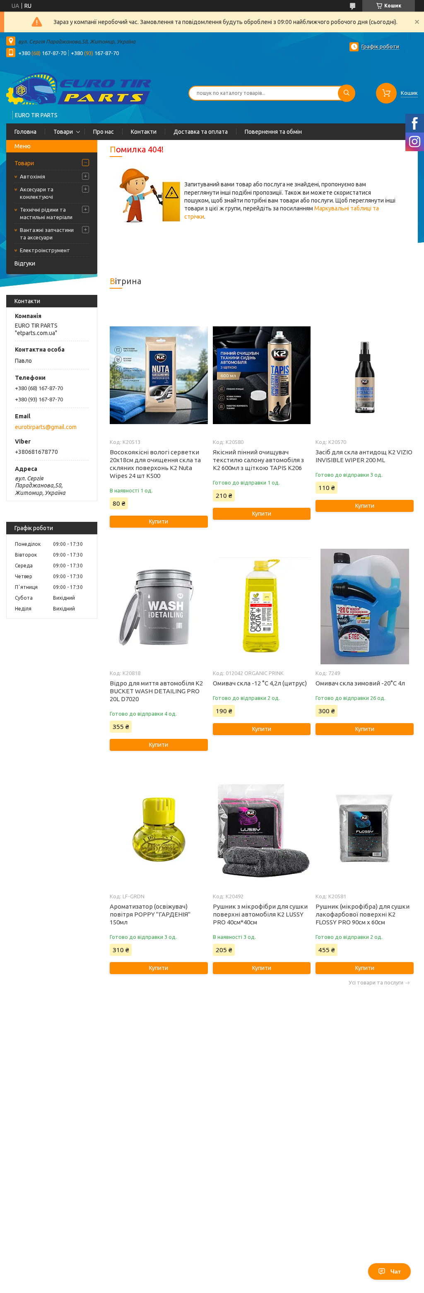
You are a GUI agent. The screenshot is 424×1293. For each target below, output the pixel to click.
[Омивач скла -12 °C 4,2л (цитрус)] (262, 606)
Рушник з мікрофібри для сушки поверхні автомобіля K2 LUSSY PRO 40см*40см (260, 914)
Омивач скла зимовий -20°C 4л (360, 683)
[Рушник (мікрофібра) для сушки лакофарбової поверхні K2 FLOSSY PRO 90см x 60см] (364, 830)
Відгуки (24, 263)
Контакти (144, 132)
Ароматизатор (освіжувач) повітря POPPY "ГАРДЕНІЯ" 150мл (150, 914)
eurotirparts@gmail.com (46, 427)
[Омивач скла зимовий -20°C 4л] (364, 606)
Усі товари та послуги (376, 982)
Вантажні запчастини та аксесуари (47, 233)
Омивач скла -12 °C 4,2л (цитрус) (260, 683)
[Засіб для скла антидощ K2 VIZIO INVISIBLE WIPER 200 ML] (364, 375)
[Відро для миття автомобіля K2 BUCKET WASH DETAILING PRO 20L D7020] (158, 606)
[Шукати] (346, 93)
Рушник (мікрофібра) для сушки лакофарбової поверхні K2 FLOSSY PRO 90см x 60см (363, 914)
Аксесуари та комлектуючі (36, 193)
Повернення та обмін (273, 132)
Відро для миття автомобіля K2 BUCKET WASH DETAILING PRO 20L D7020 (156, 691)
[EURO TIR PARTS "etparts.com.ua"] (78, 88)
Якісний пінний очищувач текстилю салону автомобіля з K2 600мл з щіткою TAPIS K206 (258, 460)
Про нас (103, 132)
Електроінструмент (45, 250)
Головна (25, 132)
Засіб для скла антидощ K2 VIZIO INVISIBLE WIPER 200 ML (364, 456)
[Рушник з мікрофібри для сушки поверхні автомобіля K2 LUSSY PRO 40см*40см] (262, 830)
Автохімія (32, 176)
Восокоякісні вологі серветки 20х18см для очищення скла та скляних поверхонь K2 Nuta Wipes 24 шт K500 (155, 464)
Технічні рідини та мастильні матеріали (46, 213)
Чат (395, 1271)
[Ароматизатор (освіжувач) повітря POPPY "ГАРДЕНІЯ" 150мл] (158, 830)
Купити (158, 521)
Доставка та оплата (200, 132)
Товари (63, 132)
